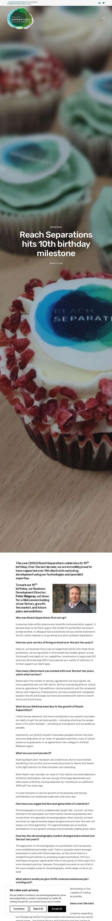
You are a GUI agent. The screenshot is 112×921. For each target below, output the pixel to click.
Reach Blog (56, 227)
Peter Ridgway (25, 596)
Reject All (38, 909)
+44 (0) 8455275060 (16, 2)
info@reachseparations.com (19, 4)
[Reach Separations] (20, 18)
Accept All (57, 909)
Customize (19, 909)
